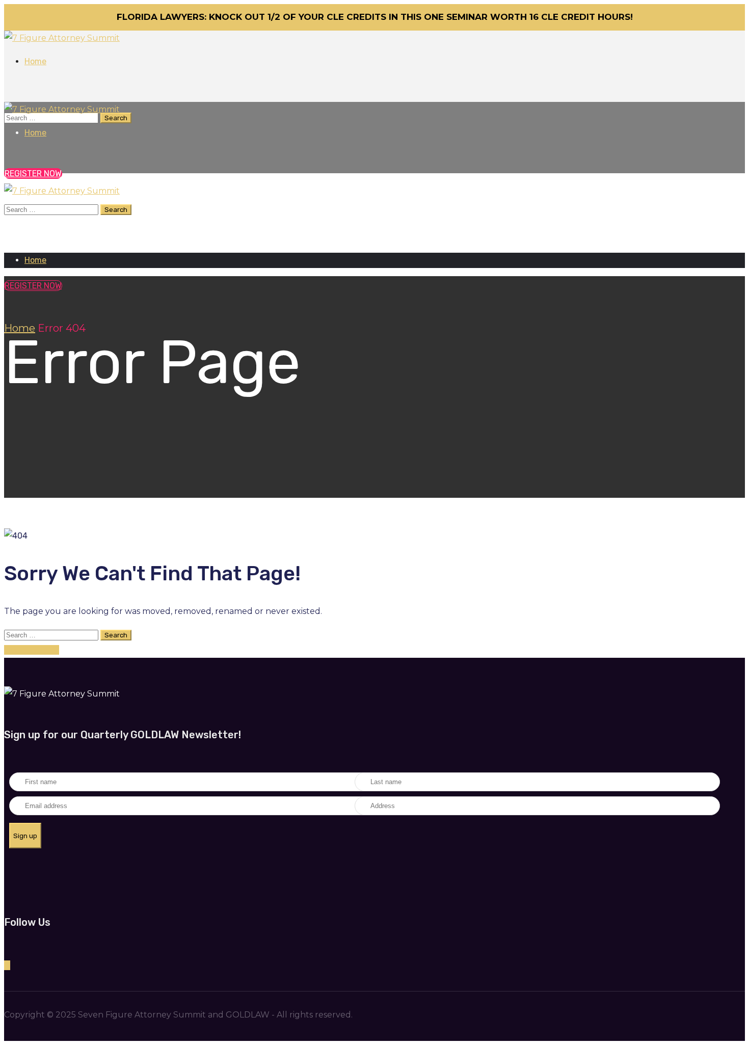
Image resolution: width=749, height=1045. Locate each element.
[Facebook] (7, 965)
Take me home (31, 650)
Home (19, 328)
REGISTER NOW (33, 285)
